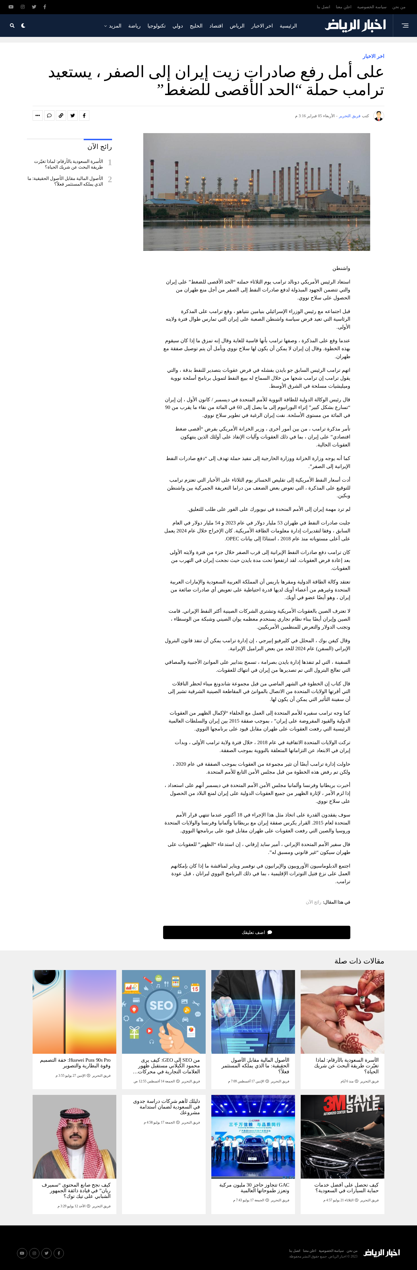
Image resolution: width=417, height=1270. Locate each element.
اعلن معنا (343, 7)
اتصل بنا (323, 7)
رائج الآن (313, 902)
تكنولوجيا (157, 26)
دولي (177, 26)
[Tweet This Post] (73, 115)
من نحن (399, 7)
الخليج (196, 26)
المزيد (115, 26)
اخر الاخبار (262, 26)
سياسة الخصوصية (372, 7)
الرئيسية (288, 26)
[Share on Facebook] (84, 115)
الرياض (237, 26)
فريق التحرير (350, 116)
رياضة (134, 26)
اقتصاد (216, 26)
